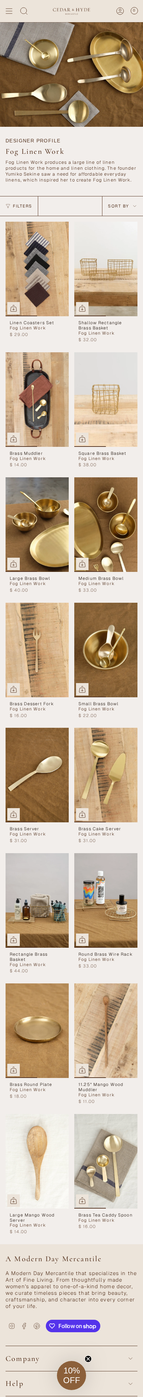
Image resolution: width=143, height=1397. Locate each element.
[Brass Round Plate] (37, 1030)
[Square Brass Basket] (105, 399)
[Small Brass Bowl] (105, 650)
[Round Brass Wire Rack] (105, 900)
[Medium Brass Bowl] (105, 524)
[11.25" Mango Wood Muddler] (105, 1030)
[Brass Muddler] (37, 399)
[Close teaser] (88, 1358)
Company (23, 1358)
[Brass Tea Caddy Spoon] (105, 1161)
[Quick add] (13, 308)
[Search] (24, 11)
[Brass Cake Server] (105, 775)
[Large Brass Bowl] (37, 524)
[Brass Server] (37, 775)
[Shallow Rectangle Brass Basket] (105, 269)
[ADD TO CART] (82, 308)
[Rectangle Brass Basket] (37, 900)
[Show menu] (9, 11)
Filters (22, 206)
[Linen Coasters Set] (37, 269)
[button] (71, 1375)
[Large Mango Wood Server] (37, 1161)
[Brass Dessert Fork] (37, 650)
